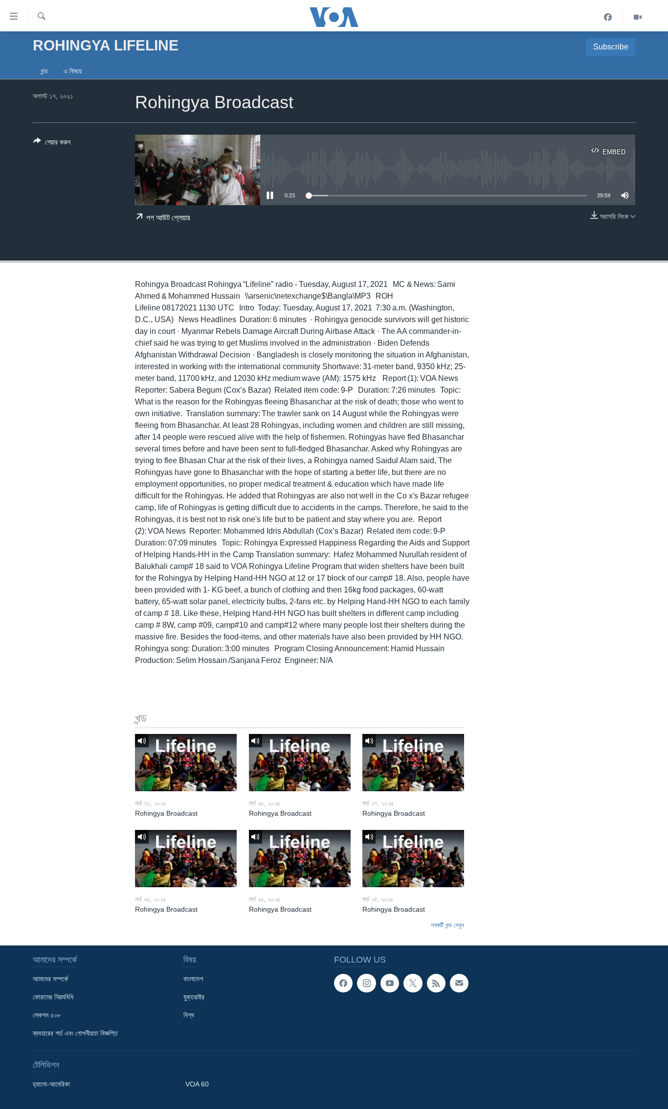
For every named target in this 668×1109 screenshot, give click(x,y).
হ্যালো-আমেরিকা (51, 1084)
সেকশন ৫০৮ (47, 1015)
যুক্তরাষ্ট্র (193, 997)
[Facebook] (608, 17)
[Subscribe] (459, 983)
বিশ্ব (188, 1015)
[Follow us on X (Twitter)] (412, 983)
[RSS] (436, 983)
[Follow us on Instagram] (366, 983)
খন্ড (44, 71)
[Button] (51, 144)
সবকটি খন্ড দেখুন (447, 925)
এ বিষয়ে (73, 71)
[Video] (637, 17)
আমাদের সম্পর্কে (50, 979)
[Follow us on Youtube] (389, 983)
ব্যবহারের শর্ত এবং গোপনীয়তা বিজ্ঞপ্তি (75, 1033)
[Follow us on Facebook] (343, 983)
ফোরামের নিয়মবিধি (53, 997)
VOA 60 (197, 1084)
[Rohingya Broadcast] (186, 762)
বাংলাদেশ (193, 979)
